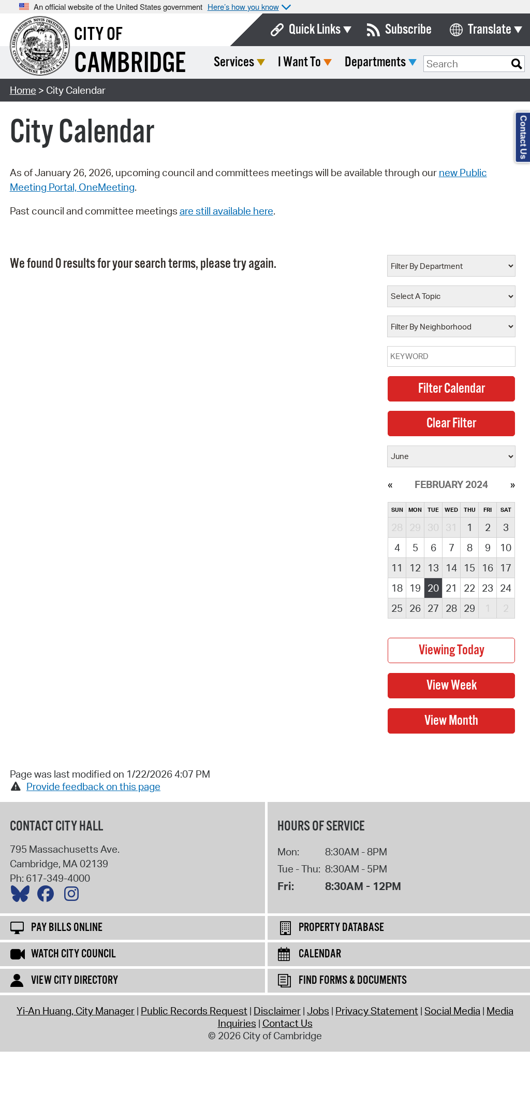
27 (433, 608)
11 (397, 568)
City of (98, 34)
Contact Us (287, 1023)
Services (234, 62)
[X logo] (23, 896)
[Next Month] (512, 484)
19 (415, 588)
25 (397, 608)
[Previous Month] (390, 484)
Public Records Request (194, 1011)
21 (451, 588)
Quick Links (315, 29)
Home (23, 90)
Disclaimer (277, 1011)
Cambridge (130, 64)
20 (433, 588)
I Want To (299, 62)
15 (469, 568)
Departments (375, 62)
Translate (489, 29)
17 (505, 568)
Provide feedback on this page (93, 786)
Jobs (318, 1011)
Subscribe (408, 29)
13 (433, 568)
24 (505, 588)
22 (469, 588)
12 (415, 568)
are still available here (226, 211)
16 (487, 568)
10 (505, 547)
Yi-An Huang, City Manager (76, 1011)
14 (451, 568)
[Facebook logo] (48, 896)
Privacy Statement (376, 1011)
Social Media (452, 1011)
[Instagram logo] (74, 896)
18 (397, 588)
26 (415, 608)
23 (487, 588)
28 (451, 608)
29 (469, 608)
